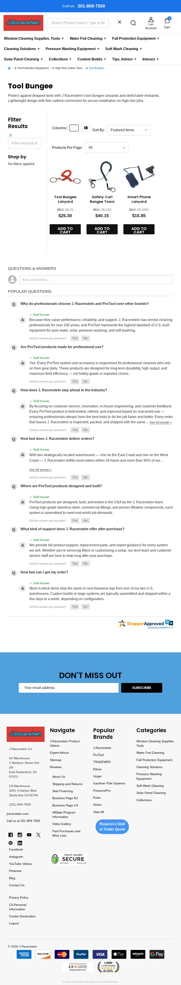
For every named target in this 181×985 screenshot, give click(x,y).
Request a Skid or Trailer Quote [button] (112, 826)
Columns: (59, 128)
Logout (14, 923)
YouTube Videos (20, 864)
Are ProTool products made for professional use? (62, 347)
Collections (60, 59)
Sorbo (97, 804)
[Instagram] (20, 835)
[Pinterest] (11, 843)
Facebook (16, 849)
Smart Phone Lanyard (139, 199)
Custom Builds (92, 59)
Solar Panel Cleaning (23, 59)
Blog (12, 878)
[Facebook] (11, 835)
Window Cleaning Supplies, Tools (34, 38)
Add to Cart (65, 230)
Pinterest (15, 871)
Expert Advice (59, 752)
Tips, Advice (124, 59)
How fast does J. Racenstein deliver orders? (57, 438)
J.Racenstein (102, 748)
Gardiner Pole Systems (109, 783)
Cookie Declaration (22, 916)
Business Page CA (65, 805)
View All (98, 812)
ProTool (98, 755)
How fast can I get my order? (44, 572)
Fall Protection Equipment (136, 38)
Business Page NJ (65, 798)
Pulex (97, 797)
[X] (38, 835)
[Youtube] (29, 835)
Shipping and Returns (67, 784)
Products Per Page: (67, 147)
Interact (150, 59)
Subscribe (141, 687)
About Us (58, 776)
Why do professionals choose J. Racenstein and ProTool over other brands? (85, 304)
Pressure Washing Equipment (73, 49)
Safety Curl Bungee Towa (102, 199)
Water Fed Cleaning (88, 38)
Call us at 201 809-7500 (23, 821)
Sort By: (98, 130)
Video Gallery (61, 824)
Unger (97, 776)
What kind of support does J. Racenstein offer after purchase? (72, 529)
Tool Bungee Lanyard (65, 199)
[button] (75, 338)
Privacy (14, 897)
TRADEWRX (102, 762)
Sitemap (55, 760)
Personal (20, 905)
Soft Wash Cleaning (124, 49)
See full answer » (161, 422)
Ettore (97, 769)
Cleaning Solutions (22, 49)
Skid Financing (62, 791)
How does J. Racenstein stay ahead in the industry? (64, 390)
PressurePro (102, 790)
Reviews (56, 767)
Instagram (16, 856)
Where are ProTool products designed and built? (61, 486)
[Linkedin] (20, 843)
